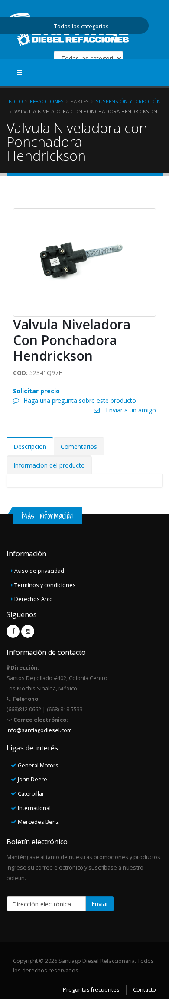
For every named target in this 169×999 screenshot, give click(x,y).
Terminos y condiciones (45, 585)
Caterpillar (31, 793)
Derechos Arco (33, 599)
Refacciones (47, 101)
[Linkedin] (27, 631)
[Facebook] (13, 631)
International (34, 808)
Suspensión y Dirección (128, 101)
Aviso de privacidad (39, 570)
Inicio (15, 101)
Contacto (144, 989)
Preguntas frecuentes (91, 989)
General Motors (38, 765)
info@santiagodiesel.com (39, 730)
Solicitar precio (36, 391)
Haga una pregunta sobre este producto (79, 400)
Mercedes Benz (38, 822)
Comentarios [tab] (79, 446)
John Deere (32, 779)
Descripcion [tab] (29, 446)
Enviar (99, 903)
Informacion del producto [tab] (49, 465)
